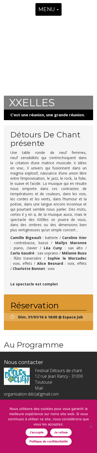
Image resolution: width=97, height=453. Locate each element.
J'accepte (36, 432)
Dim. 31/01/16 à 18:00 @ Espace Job (50, 317)
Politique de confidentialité (48, 441)
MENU (47, 9)
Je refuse (61, 432)
